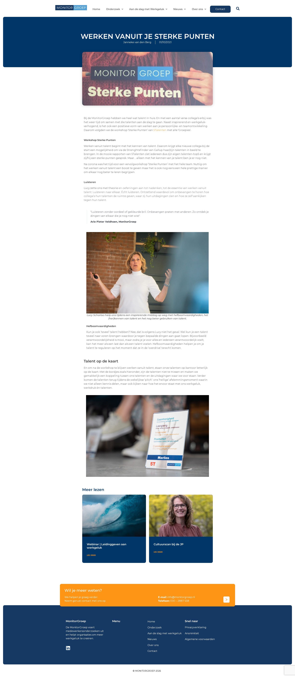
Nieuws (178, 9)
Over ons (197, 9)
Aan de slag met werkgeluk (165, 633)
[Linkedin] (68, 648)
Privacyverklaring (195, 627)
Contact (152, 651)
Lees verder (91, 555)
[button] (237, 8)
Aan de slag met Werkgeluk (146, 9)
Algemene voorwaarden (200, 639)
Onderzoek (113, 9)
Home (96, 9)
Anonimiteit (192, 633)
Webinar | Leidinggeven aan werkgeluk (106, 546)
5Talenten (159, 130)
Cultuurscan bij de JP (168, 544)
